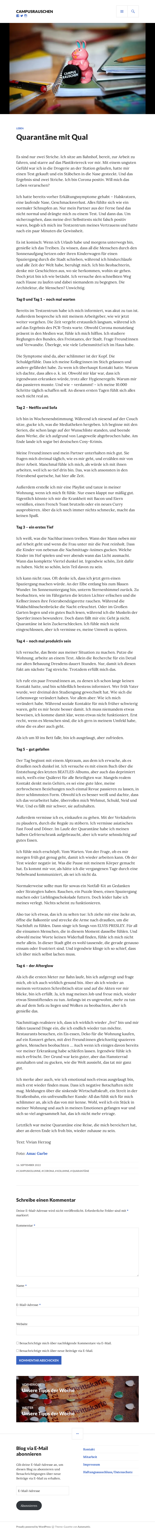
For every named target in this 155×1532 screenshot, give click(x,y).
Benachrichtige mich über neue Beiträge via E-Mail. (56, 1351)
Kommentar (25, 1225)
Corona (48, 1170)
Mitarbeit (90, 1457)
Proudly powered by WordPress (33, 1526)
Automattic (84, 1526)
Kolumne (63, 1170)
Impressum (91, 1464)
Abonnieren (29, 1506)
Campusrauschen (34, 11)
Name (21, 1285)
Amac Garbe (37, 1153)
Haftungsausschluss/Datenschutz (108, 1472)
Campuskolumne (29, 1170)
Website (22, 1324)
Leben (20, 128)
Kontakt (89, 1449)
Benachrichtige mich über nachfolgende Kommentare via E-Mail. (65, 1343)
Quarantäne (80, 1170)
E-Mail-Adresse (28, 1305)
